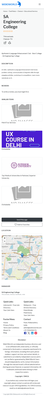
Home (5, 11)
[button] (9, 42)
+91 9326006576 (30, 330)
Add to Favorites (23, 224)
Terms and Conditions (11, 328)
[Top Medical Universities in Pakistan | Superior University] (22, 165)
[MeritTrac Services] (22, 112)
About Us (6, 330)
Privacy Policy (8, 325)
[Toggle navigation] (39, 4)
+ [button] (4, 238)
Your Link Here (8, 310)
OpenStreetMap (31, 279)
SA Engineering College (11, 292)
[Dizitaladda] (22, 139)
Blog (5, 333)
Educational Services (30, 11)
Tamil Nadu (12, 11)
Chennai (20, 11)
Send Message (22, 220)
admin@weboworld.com (33, 328)
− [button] (4, 241)
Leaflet (23, 279)
